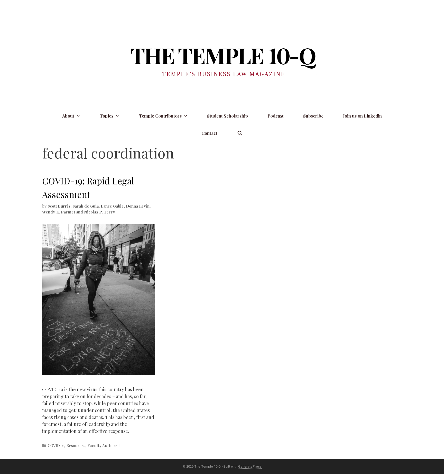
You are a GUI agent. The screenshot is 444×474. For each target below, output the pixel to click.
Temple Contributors (160, 116)
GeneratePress (250, 466)
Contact (209, 133)
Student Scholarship (227, 116)
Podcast (275, 116)
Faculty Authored (104, 445)
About (68, 116)
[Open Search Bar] (239, 133)
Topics (106, 116)
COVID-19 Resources (66, 445)
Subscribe (313, 116)
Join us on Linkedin (362, 116)
